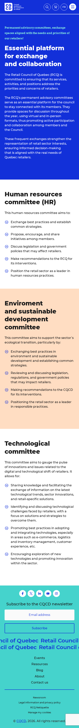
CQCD (21, 721)
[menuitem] (39, 658)
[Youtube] (47, 593)
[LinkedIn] (39, 593)
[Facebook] (22, 593)
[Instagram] (56, 593)
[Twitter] (31, 593)
